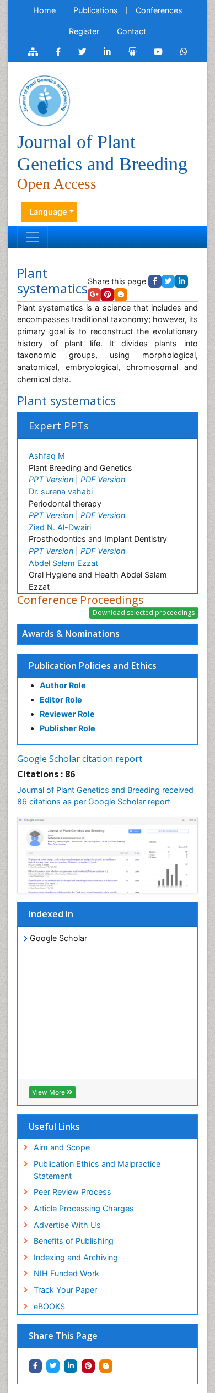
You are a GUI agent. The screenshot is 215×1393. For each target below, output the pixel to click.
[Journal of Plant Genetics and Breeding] (44, 100)
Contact (131, 31)
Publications (95, 10)
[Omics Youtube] (158, 51)
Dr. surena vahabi (61, 491)
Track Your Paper (65, 1289)
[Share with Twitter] (53, 1366)
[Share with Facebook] (35, 1366)
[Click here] (33, 51)
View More (49, 1092)
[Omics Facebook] (58, 51)
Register (84, 31)
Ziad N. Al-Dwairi (60, 527)
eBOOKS (49, 1306)
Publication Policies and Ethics (93, 666)
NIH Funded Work (66, 1273)
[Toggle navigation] (32, 237)
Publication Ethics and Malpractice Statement (97, 1169)
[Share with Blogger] (105, 1366)
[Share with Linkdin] (70, 1366)
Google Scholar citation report (79, 759)
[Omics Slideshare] (132, 51)
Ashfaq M (47, 455)
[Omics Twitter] (82, 51)
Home (44, 10)
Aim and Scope (62, 1147)
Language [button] (48, 211)
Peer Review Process (72, 1191)
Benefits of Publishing (74, 1240)
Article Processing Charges (84, 1208)
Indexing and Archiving (76, 1257)
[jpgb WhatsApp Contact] (183, 51)
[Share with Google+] (94, 294)
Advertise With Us (67, 1224)
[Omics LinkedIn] (107, 51)
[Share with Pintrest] (88, 1366)
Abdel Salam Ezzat (63, 563)
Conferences (159, 10)
